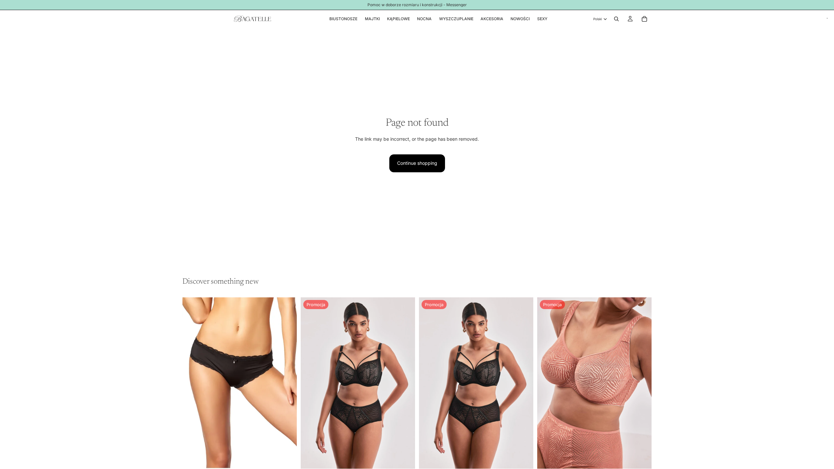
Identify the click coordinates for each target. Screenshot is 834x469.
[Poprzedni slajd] (310, 383)
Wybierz (292, 458)
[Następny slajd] (405, 383)
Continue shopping (417, 163)
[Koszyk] (644, 19)
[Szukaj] (616, 19)
